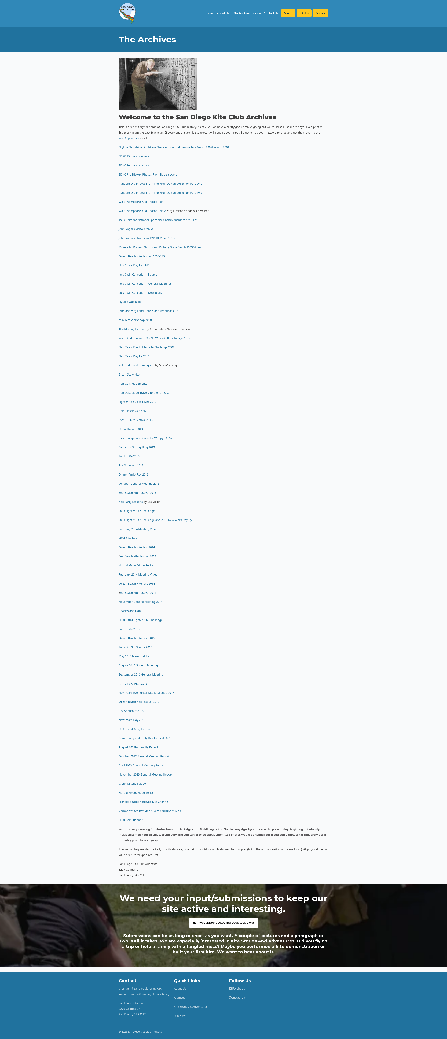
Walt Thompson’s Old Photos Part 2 (142, 211)
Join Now (180, 1016)
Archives (179, 997)
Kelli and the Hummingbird (136, 365)
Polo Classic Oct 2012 (133, 411)
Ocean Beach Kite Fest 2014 (137, 547)
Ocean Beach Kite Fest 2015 (137, 638)
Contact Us (271, 13)
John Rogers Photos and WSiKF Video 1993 (147, 238)
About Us (223, 13)
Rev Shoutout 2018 (131, 711)
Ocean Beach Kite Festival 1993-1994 (142, 256)
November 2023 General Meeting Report (145, 774)
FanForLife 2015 (129, 629)
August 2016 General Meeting (138, 665)
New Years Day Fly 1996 (134, 265)
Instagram (239, 997)
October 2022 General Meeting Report (144, 756)
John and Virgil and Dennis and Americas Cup (148, 311)
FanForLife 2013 (129, 456)
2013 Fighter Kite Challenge (137, 511)
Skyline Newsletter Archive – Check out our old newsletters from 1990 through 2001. (175, 147)
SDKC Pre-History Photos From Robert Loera (148, 174)
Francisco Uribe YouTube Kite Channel (144, 802)
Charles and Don (130, 611)
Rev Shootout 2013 (131, 465)
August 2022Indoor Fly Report (138, 747)
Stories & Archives (245, 13)
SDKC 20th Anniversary (134, 165)
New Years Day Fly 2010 (134, 356)
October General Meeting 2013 (139, 483)
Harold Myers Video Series (136, 565)
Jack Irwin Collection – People (138, 274)
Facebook (238, 988)
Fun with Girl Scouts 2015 (135, 647)
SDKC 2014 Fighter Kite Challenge (141, 620)
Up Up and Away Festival (135, 729)
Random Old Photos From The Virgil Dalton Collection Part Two (160, 193)
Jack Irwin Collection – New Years (140, 293)
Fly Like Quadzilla (130, 302)
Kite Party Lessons (131, 502)
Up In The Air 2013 (131, 429)
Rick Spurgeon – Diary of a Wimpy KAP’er (145, 438)
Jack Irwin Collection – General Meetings (145, 283)
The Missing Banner (132, 329)
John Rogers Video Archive (136, 229)
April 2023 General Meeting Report (141, 765)
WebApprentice (129, 138)
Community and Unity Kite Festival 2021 (145, 738)
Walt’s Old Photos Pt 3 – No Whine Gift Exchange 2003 (154, 338)
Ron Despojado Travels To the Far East (144, 393)
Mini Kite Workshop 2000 (135, 320)
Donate (320, 13)
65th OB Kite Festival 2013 (136, 420)
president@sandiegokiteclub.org (140, 988)
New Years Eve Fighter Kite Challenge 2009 (146, 347)
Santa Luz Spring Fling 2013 (137, 447)
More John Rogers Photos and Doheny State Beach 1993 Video (160, 247)
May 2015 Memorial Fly (134, 656)
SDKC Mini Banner (131, 820)
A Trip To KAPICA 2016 (133, 683)
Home (208, 13)
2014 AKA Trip (128, 538)
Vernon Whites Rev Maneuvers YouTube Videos (150, 811)
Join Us (304, 13)
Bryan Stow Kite (129, 374)
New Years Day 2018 (132, 720)
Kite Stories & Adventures (191, 1007)
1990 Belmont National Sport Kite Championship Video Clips (158, 220)
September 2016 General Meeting (141, 674)
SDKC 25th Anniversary (134, 156)
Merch (288, 13)
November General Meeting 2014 (141, 602)
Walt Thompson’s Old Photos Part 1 (142, 202)
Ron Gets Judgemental (133, 383)
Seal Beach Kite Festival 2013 (137, 493)
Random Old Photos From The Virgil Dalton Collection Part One (160, 183)
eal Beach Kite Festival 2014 (138, 556)
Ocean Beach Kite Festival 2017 (139, 702)
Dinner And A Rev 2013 (134, 474)
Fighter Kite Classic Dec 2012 (137, 402)
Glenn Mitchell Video (132, 784)
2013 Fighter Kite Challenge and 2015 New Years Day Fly (155, 520)
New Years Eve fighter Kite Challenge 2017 (146, 693)
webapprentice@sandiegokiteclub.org (226, 922)
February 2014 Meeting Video (138, 529)
